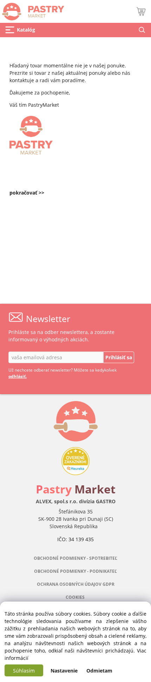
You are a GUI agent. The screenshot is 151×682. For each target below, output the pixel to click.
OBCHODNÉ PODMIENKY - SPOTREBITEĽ (75, 558)
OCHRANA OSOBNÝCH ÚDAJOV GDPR (75, 584)
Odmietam (99, 670)
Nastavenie (64, 670)
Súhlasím (24, 670)
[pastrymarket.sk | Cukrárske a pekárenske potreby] (32, 9)
